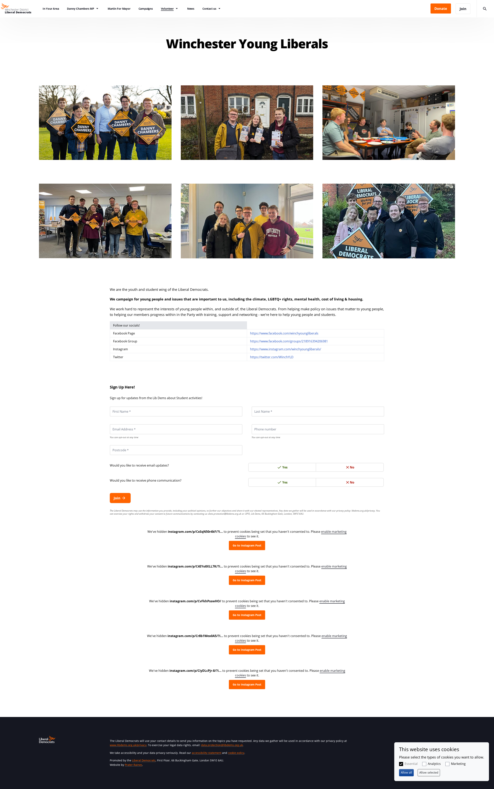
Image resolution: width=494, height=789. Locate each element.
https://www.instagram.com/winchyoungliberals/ (285, 349)
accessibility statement (206, 753)
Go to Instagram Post (247, 545)
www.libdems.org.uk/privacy (128, 745)
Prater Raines (133, 765)
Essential (411, 764)
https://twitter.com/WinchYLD (272, 357)
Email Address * (119, 424)
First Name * (117, 406)
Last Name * (258, 406)
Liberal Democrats (144, 760)
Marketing (458, 764)
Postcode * (116, 445)
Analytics (434, 764)
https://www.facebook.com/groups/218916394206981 (289, 341)
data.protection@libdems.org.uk (224, 513)
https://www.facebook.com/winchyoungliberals (284, 333)
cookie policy (236, 753)
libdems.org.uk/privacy (363, 510)
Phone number (260, 424)
